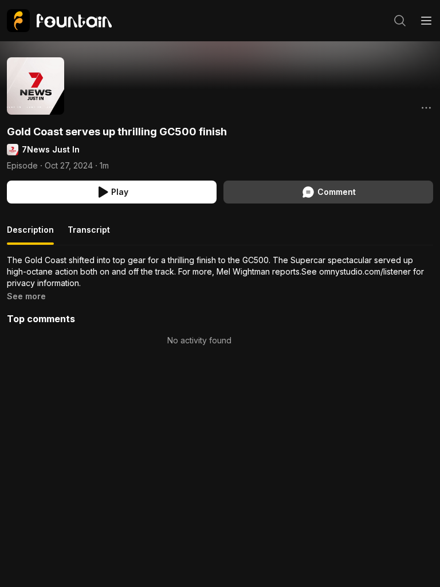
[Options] (426, 108)
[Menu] (426, 21)
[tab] (30, 234)
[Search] (400, 20)
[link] (59, 20)
